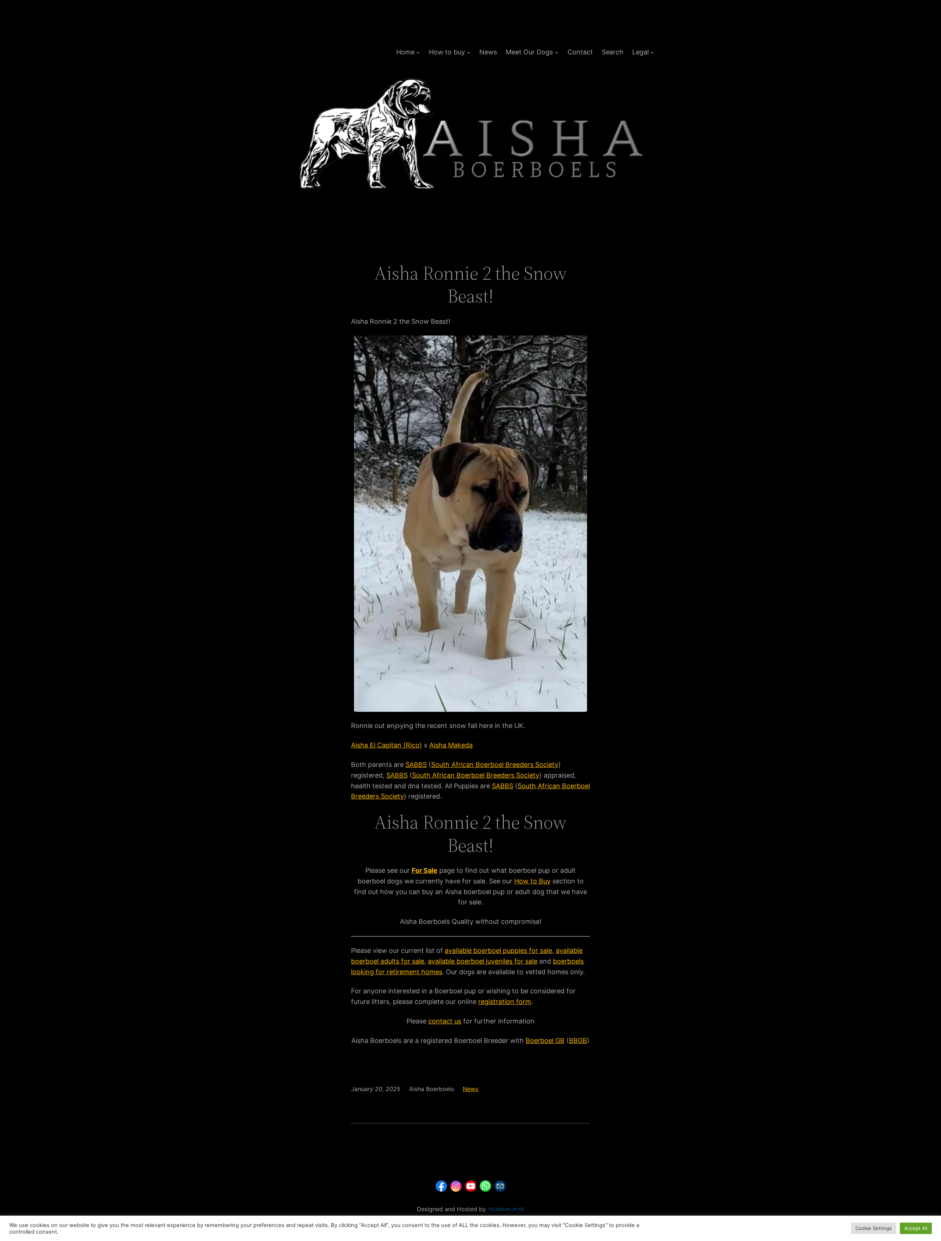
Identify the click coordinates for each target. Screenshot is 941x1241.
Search (612, 52)
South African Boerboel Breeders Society (494, 764)
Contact (580, 52)
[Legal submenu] (652, 52)
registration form (504, 1001)
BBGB (578, 1040)
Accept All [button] (915, 1228)
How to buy (447, 52)
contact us (444, 1021)
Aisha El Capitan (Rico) (386, 745)
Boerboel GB (545, 1040)
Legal (640, 52)
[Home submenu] (418, 52)
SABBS (416, 764)
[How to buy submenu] (469, 52)
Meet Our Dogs (529, 52)
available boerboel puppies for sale (498, 950)
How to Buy (532, 881)
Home (405, 52)
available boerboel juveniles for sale (482, 961)
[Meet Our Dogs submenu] (557, 52)
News (488, 52)
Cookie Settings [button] (873, 1228)
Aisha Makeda (451, 745)
